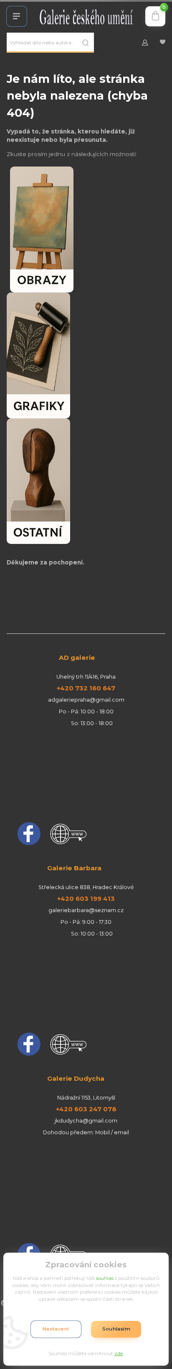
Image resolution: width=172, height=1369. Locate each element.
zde (118, 1353)
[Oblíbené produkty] (162, 43)
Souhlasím (116, 1329)
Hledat (85, 42)
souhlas (105, 1278)
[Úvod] (86, 16)
